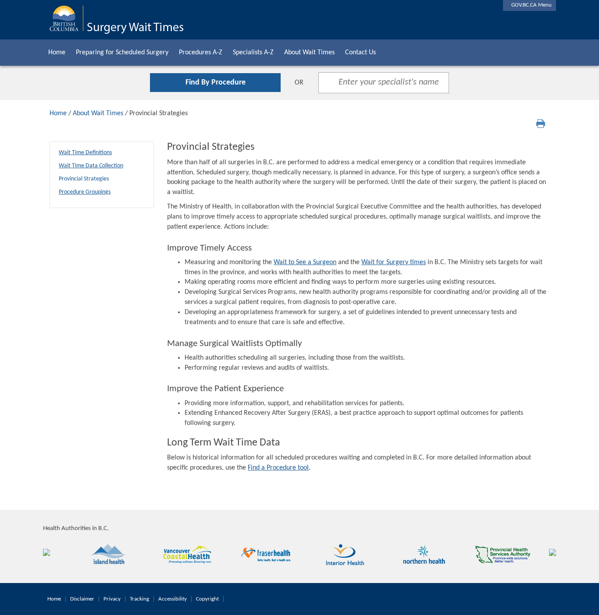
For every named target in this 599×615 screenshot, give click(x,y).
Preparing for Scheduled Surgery (122, 52)
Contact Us (360, 52)
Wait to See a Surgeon (305, 262)
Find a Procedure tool (278, 467)
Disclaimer (82, 599)
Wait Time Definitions (85, 152)
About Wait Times (309, 52)
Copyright (207, 599)
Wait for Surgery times (393, 262)
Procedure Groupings (85, 192)
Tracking (139, 599)
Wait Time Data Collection (91, 166)
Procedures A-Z (200, 52)
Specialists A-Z (253, 52)
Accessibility (172, 599)
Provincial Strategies (84, 179)
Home (56, 52)
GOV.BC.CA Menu (529, 5)
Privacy (112, 599)
